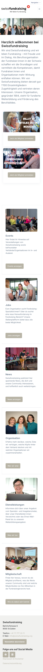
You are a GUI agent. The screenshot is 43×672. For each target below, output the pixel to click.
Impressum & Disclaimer (13, 659)
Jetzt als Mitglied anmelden (21, 138)
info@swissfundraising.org (20, 636)
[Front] (15, 9)
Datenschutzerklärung (12, 663)
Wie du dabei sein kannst (18, 602)
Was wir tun (12, 535)
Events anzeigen (15, 266)
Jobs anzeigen (13, 335)
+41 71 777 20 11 (17, 633)
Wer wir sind (13, 466)
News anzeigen (14, 399)
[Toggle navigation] (39, 9)
